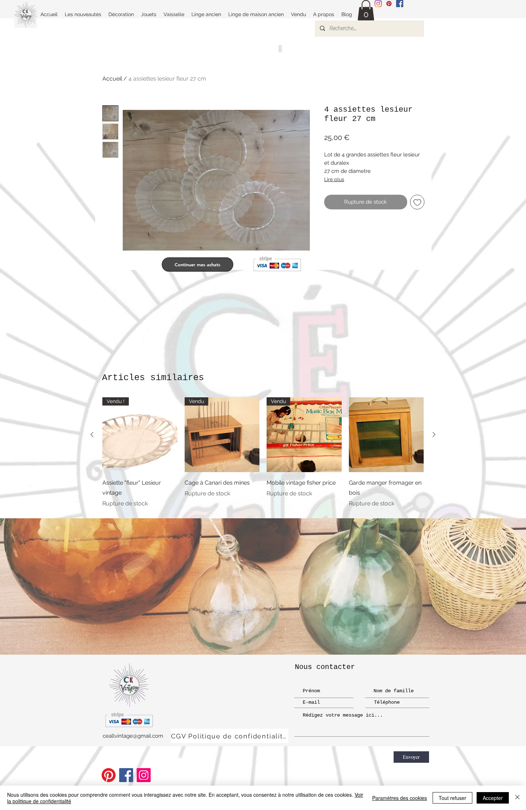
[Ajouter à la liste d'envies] (417, 202)
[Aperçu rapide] (386, 434)
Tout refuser (452, 797)
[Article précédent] (92, 434)
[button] (366, 10)
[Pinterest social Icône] (389, 3)
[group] (263, 453)
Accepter (493, 797)
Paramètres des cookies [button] (399, 797)
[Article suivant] (434, 434)
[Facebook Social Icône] (399, 3)
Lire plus (334, 179)
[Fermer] (517, 797)
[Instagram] (378, 3)
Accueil (112, 78)
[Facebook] (126, 775)
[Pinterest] (109, 775)
